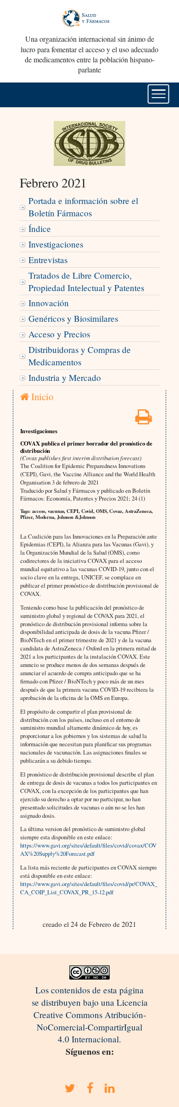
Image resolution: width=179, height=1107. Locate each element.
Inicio (41, 396)
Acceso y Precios (59, 334)
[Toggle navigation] (158, 94)
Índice (39, 228)
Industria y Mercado (64, 377)
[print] (143, 419)
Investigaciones (55, 244)
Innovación (48, 302)
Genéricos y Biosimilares (73, 318)
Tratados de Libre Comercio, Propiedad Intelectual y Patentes (86, 281)
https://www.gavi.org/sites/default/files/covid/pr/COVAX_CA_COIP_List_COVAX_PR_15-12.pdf (88, 888)
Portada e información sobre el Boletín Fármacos (83, 207)
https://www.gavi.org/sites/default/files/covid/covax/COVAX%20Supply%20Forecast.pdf (88, 849)
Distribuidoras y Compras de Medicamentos (79, 356)
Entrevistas (47, 259)
